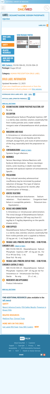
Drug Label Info (7, 38)
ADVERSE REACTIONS (13, 193)
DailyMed (25, 7)
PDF (25, 94)
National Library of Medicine (17, 2)
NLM (17, 351)
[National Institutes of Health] (3, 2)
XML (30, 94)
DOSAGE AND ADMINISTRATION (16, 208)
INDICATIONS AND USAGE (14, 132)
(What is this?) (26, 150)
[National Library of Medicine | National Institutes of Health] (25, 338)
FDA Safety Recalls (29, 307)
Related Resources (7, 51)
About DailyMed (19, 343)
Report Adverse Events (12, 307)
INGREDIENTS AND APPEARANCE (17, 280)
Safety (5, 44)
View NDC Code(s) (26, 327)
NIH (10, 351)
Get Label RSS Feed (10, 327)
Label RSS (42, 25)
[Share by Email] (41, 355)
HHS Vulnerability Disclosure (30, 348)
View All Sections (8, 103)
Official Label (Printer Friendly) (14, 99)
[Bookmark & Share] (44, 355)
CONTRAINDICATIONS (13, 150)
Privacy (30, 345)
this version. (37, 89)
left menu (6, 300)
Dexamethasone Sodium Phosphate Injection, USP (25, 106)
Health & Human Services (31, 351)
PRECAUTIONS (11, 175)
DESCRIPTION (10, 113)
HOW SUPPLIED (11, 226)
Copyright (21, 345)
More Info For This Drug (8, 59)
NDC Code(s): (7, 65)
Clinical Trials (19, 318)
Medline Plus (8, 318)
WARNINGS (10, 157)
